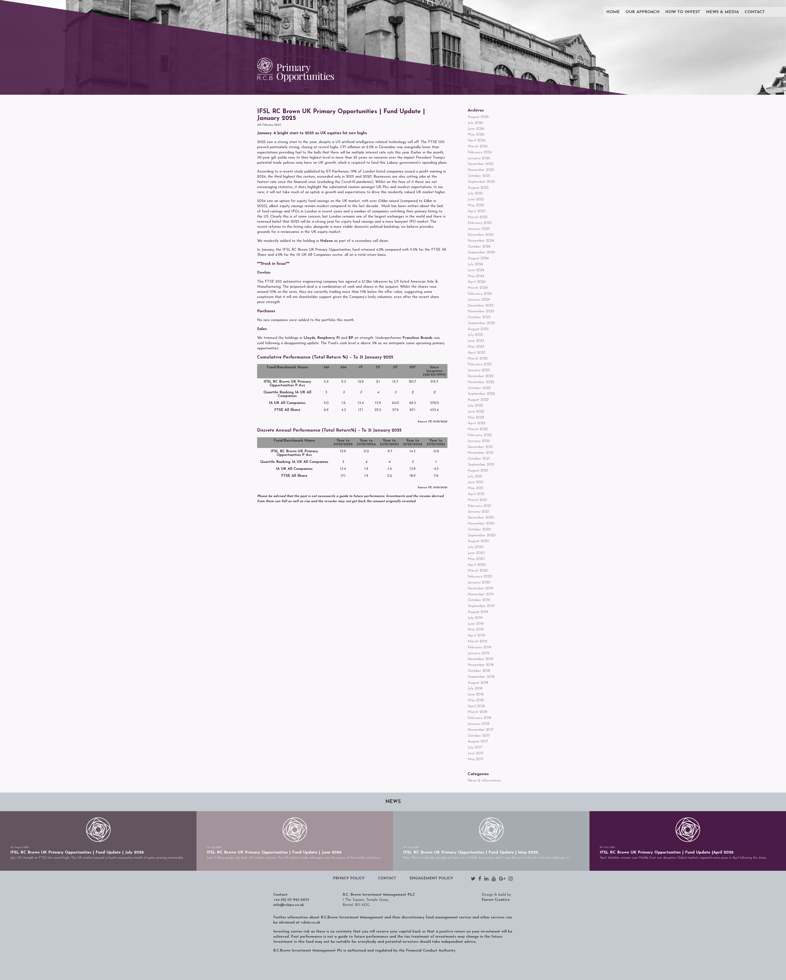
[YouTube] (494, 878)
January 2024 (479, 300)
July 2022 (475, 406)
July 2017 (475, 747)
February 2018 (479, 718)
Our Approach (643, 12)
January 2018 (478, 724)
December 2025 (481, 164)
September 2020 (482, 535)
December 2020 (481, 518)
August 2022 (478, 400)
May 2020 (476, 559)
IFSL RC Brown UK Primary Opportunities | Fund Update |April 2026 (667, 852)
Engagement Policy (431, 878)
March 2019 (477, 641)
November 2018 (481, 665)
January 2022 (479, 441)
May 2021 (475, 488)
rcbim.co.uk (310, 923)
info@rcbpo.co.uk (288, 905)
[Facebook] (479, 878)
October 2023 (479, 317)
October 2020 (479, 529)
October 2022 (479, 388)
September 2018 (481, 677)
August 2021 (478, 471)
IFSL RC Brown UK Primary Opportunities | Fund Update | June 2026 (274, 852)
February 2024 (480, 294)
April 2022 (476, 423)
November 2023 (481, 311)
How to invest (682, 12)
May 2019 (476, 630)
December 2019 (480, 588)
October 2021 (479, 459)
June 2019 (476, 624)
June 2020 (476, 553)
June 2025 (476, 199)
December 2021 (480, 447)
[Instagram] (510, 878)
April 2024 (476, 282)
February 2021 (479, 506)
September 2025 (481, 182)
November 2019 (481, 594)
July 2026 (475, 123)
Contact (755, 12)
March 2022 (478, 429)
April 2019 (476, 635)
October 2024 (479, 247)
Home (613, 12)
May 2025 (476, 205)
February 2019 (479, 647)
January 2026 (479, 158)
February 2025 (480, 223)
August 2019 (478, 612)
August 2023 (478, 329)
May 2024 (476, 276)
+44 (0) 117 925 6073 (291, 900)
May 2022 (476, 418)
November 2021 (481, 453)
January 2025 (479, 229)
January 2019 (478, 653)
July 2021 (475, 476)
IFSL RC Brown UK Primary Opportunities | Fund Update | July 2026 (77, 852)
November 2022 (481, 382)
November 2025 (481, 170)
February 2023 (480, 364)
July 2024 (475, 264)
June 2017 (475, 753)
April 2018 (476, 706)
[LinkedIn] (486, 878)
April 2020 (477, 565)
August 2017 (478, 741)
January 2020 (479, 582)
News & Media (722, 12)
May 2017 (475, 759)
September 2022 (481, 394)
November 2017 (481, 730)
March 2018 (477, 712)
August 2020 (478, 541)
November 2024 (481, 241)
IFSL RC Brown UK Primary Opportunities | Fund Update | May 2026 (470, 852)
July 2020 (475, 547)
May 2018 (476, 700)
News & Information (484, 781)
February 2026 (480, 152)
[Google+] (502, 878)
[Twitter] (473, 878)
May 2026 (476, 134)
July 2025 (475, 193)
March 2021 (477, 500)
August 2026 (478, 117)
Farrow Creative (496, 900)
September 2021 (481, 465)
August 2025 (478, 188)
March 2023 (478, 359)
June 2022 (476, 412)
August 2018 (478, 683)
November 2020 (481, 524)
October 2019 (479, 600)
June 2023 (476, 341)
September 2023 (481, 323)
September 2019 (481, 606)
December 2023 (481, 306)
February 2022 (480, 435)
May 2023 (476, 347)
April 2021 (476, 494)
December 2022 (481, 376)
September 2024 (481, 252)
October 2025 (479, 176)
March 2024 (478, 288)
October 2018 (479, 671)
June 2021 (475, 482)
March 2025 (478, 217)
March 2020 (478, 571)
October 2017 (479, 736)
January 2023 (479, 370)
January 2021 (478, 512)
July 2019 (475, 618)
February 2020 (480, 577)
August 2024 (478, 258)
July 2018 (475, 688)
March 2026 (478, 146)
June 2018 (476, 694)
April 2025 (476, 211)
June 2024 (476, 270)
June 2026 (476, 129)
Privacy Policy (349, 878)
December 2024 (481, 235)
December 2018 (480, 659)
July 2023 (475, 335)
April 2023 (476, 353)
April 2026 (477, 140)
